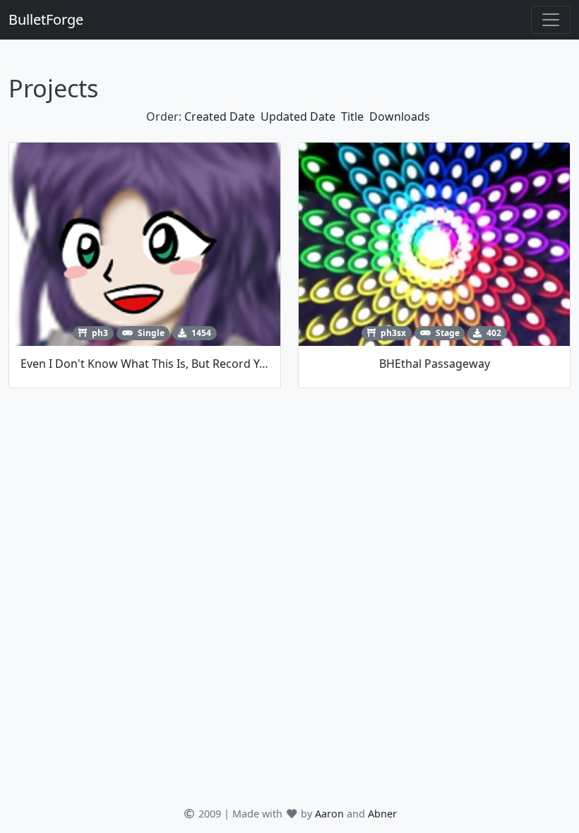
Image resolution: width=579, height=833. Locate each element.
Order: (163, 116)
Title (352, 116)
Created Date (219, 116)
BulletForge (45, 19)
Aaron (329, 813)
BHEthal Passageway (434, 363)
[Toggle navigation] (551, 20)
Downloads (399, 116)
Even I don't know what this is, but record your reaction (174, 363)
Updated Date (298, 116)
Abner (382, 813)
